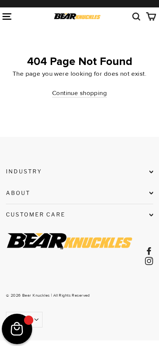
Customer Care (35, 214)
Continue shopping (79, 93)
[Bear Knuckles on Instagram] (149, 260)
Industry (24, 171)
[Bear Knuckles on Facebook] (149, 250)
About (18, 193)
